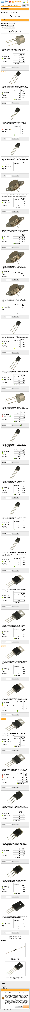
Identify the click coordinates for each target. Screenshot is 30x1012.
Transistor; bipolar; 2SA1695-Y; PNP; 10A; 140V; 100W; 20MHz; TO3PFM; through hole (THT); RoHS (14, 881)
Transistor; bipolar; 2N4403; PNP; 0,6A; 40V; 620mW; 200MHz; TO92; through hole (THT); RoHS (13, 482)
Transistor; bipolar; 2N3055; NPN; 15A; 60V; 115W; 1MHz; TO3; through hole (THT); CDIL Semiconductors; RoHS (14, 195)
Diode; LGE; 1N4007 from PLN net (14, 959)
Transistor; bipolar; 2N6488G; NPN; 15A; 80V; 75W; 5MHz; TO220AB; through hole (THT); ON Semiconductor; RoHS (14, 698)
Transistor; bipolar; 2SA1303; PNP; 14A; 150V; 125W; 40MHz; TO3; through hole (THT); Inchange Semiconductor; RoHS (15, 808)
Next (20, 31)
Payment (4, 986)
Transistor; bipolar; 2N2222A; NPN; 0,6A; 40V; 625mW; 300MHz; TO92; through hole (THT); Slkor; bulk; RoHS (14, 123)
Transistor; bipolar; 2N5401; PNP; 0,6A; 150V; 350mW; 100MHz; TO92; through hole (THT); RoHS (14, 517)
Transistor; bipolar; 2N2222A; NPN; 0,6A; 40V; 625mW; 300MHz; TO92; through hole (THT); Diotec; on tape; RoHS (15, 87)
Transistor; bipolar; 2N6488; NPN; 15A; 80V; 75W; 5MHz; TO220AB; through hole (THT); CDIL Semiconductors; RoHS (14, 662)
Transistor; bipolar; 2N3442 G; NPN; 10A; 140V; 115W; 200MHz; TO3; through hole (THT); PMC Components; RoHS (14, 267)
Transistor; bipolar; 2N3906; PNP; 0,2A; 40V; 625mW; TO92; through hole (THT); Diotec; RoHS (15, 372)
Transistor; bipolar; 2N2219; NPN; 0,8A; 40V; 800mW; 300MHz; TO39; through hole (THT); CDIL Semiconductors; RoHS (15, 51)
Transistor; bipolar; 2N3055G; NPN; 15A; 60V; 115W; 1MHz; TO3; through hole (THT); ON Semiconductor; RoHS (15, 231)
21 (16, 31)
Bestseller (3, 71)
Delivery (3, 984)
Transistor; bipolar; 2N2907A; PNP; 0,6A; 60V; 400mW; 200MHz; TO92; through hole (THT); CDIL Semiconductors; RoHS (15, 159)
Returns (3, 987)
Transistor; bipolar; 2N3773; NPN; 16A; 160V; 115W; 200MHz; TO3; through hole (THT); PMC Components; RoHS (14, 300)
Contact (3, 983)
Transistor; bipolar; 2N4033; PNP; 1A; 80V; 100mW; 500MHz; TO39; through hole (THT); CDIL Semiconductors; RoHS (15, 409)
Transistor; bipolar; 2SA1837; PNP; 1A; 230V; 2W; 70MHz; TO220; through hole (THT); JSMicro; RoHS (14, 917)
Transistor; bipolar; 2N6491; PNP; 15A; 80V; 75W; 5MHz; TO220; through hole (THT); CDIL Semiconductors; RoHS (14, 734)
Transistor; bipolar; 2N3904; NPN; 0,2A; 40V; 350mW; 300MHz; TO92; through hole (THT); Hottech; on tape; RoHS (15, 336)
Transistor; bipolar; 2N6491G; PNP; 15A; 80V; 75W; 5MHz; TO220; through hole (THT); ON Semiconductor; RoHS (14, 770)
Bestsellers (3, 940)
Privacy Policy (25, 1003)
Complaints (4, 988)
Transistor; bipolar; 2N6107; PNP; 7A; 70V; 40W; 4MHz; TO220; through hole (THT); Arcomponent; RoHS (14, 590)
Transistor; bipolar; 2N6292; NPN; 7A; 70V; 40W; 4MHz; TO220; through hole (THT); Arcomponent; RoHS (14, 626)
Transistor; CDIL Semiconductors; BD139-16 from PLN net (15, 978)
